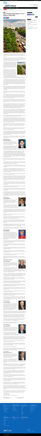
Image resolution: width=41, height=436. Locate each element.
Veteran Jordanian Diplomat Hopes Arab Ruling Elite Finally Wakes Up (7, 397)
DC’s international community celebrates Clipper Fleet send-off (33, 28)
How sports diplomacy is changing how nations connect (32, 25)
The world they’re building (10, 9)
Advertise (16, 0)
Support (14, 0)
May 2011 (4, 12)
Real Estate (22, 413)
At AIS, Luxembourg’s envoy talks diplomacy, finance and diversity (32, 21)
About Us (12, 0)
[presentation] (36, 9)
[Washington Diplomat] (9, 5)
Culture (22, 412)
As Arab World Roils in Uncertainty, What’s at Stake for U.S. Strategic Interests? (19, 397)
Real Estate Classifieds (6, 411)
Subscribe (10, 0)
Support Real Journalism (6, 425)
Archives (5, 422)
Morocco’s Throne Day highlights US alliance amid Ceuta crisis (32, 23)
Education (22, 411)
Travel (22, 414)
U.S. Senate (31, 411)
